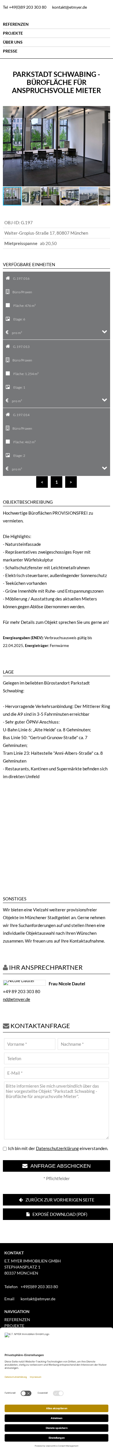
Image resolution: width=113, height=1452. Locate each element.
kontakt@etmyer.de (69, 7)
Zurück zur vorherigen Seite (59, 1199)
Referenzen (16, 24)
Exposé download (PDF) (60, 1214)
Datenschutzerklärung (57, 1148)
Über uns (13, 42)
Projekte (13, 33)
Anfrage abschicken (59, 1166)
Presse (10, 51)
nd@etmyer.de (16, 999)
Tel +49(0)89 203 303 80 (24, 7)
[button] (105, 111)
